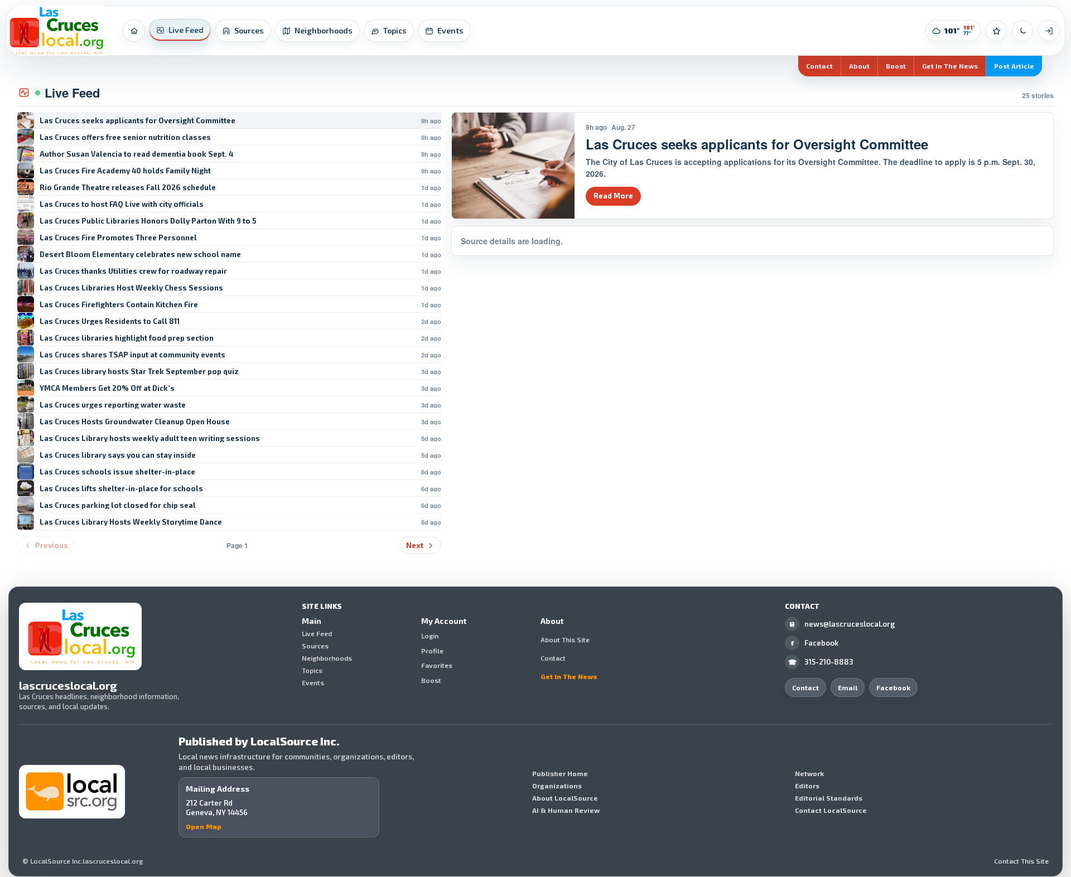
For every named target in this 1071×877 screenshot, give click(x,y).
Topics (312, 670)
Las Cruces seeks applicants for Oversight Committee (137, 120)
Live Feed (317, 633)
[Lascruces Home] (55, 31)
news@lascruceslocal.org (842, 623)
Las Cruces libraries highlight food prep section (127, 338)
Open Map (203, 826)
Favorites (436, 666)
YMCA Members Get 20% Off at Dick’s (107, 388)
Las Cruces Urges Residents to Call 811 (110, 321)
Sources (315, 646)
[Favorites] (996, 30)
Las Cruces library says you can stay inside (118, 455)
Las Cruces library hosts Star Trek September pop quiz (139, 371)
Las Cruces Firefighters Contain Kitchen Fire (119, 304)
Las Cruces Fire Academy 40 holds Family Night (125, 171)
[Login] (1048, 30)
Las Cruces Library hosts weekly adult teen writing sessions (150, 438)
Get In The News (950, 66)
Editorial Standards (828, 798)
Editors (807, 785)
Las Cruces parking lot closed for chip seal (118, 505)
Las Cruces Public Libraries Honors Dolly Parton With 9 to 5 (148, 221)
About (859, 66)
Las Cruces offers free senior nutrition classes (125, 137)
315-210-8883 (821, 661)
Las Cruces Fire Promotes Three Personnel (118, 237)
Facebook (815, 642)
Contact (819, 66)
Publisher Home (560, 773)
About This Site (565, 639)
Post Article (1014, 66)
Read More (613, 195)
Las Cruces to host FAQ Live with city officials (122, 204)
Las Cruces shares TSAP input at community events (132, 354)
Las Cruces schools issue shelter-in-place (117, 472)
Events (313, 682)
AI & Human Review (566, 810)
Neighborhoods (327, 658)
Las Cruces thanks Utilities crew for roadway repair (133, 271)
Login (429, 636)
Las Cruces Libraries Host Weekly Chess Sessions (131, 288)
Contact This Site (1021, 861)
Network (809, 773)
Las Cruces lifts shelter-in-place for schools (121, 488)
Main (311, 621)
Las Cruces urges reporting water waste (113, 405)
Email (847, 687)
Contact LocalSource (831, 810)
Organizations (557, 785)
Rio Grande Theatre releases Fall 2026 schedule (128, 187)
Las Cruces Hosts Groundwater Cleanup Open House (135, 421)
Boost (896, 66)
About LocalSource (565, 798)
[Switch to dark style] (1022, 30)
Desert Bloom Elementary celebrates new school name (140, 254)
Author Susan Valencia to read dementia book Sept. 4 (136, 154)
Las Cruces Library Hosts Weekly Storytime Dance (131, 522)
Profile (432, 651)
